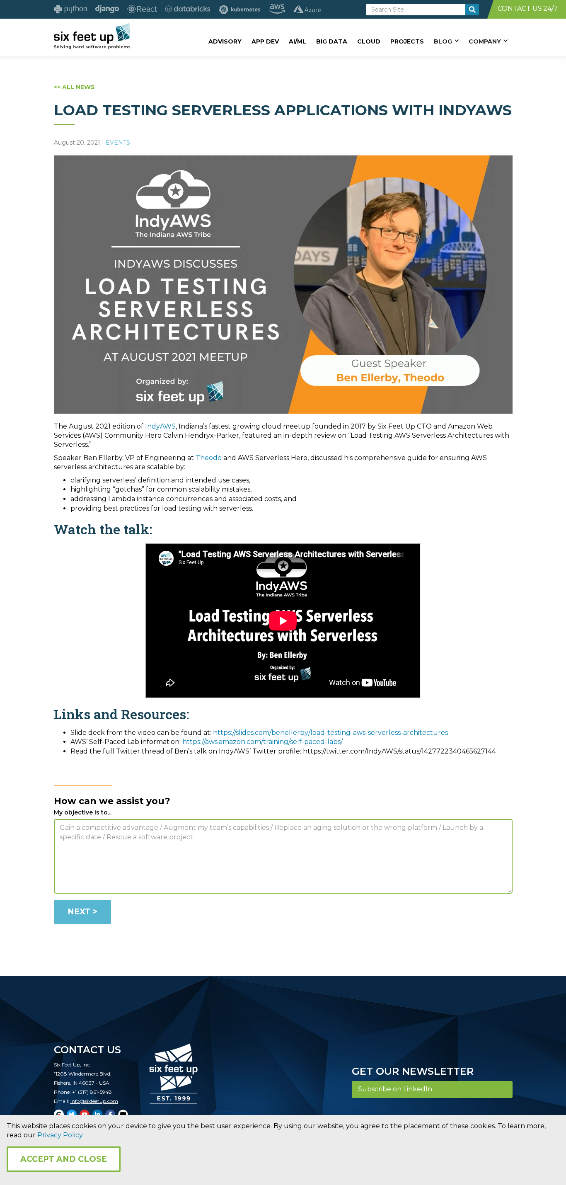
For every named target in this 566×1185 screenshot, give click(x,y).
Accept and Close (63, 1159)
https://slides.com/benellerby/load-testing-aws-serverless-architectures (330, 733)
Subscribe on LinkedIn (395, 1089)
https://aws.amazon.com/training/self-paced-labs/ (262, 742)
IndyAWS (160, 426)
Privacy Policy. (60, 1135)
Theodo (209, 458)
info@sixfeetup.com (94, 1101)
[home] (92, 36)
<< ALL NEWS (74, 87)
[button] (446, 41)
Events (118, 142)
